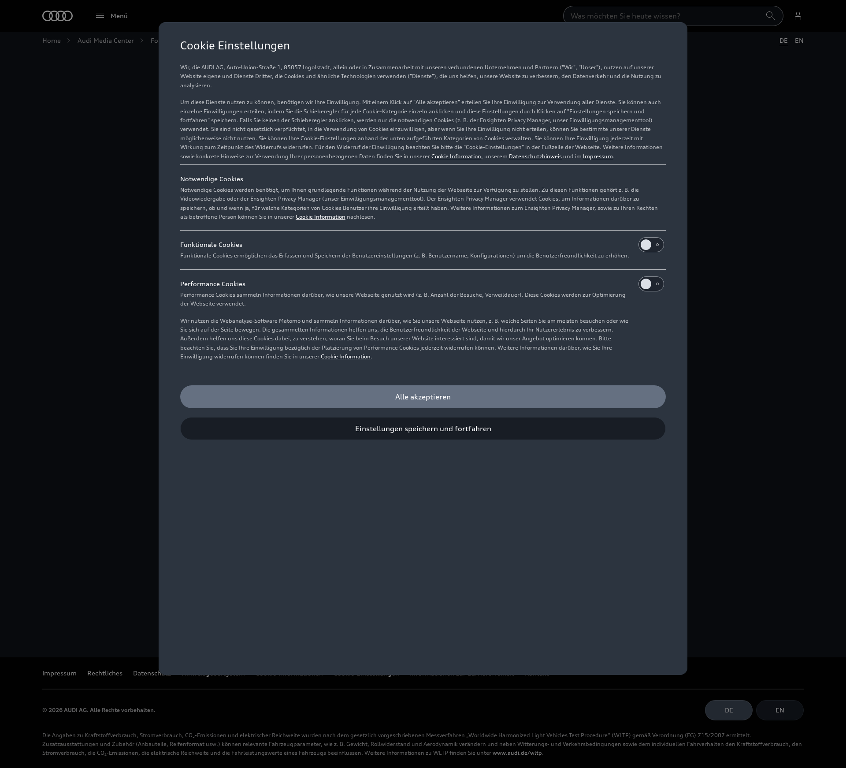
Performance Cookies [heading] (212, 283)
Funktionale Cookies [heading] (211, 244)
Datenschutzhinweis (535, 156)
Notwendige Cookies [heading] (211, 179)
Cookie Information (456, 156)
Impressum (598, 156)
